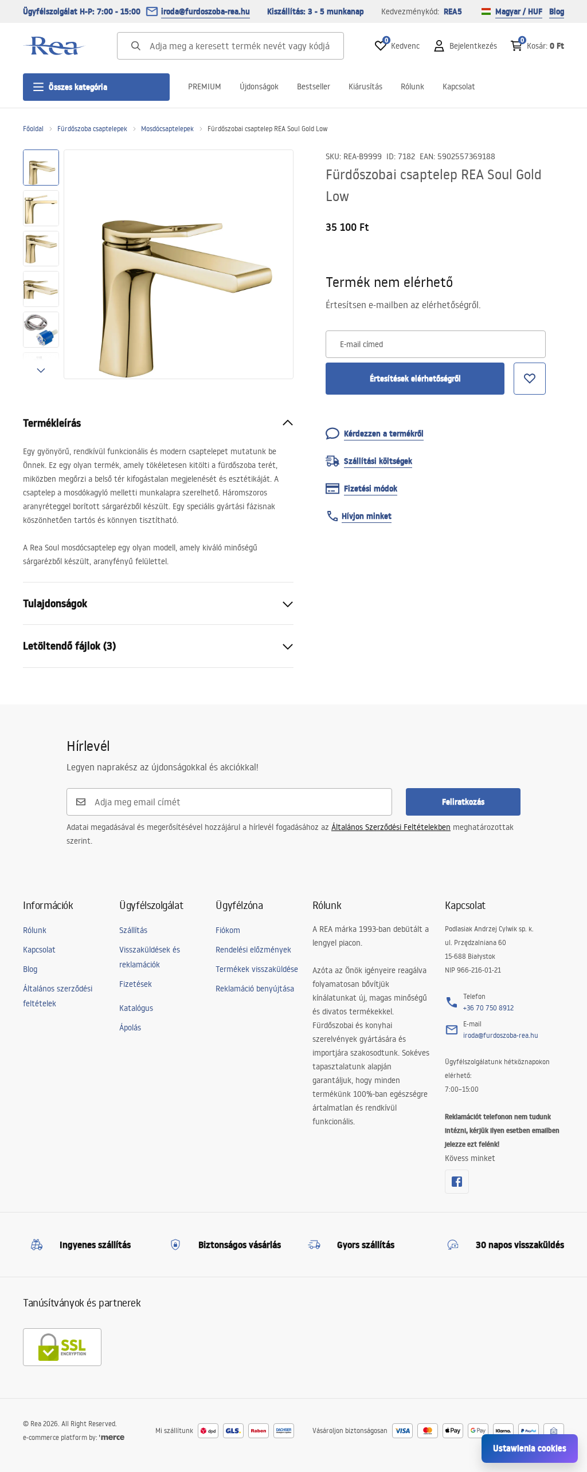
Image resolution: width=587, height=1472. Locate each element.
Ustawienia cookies (529, 1448)
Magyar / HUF (518, 11)
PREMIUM (204, 86)
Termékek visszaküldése (257, 969)
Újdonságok (259, 86)
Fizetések (135, 984)
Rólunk (412, 86)
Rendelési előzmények (253, 949)
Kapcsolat (459, 86)
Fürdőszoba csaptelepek (92, 128)
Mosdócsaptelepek (167, 128)
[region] (41, 264)
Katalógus (136, 1008)
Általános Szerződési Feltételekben (391, 827)
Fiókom (228, 930)
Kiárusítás (365, 86)
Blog (556, 11)
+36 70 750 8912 (488, 1007)
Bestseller (313, 86)
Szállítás (133, 930)
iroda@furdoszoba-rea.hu (205, 11)
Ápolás (130, 1027)
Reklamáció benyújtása (255, 988)
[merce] (111, 1437)
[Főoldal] (54, 46)
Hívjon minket (367, 516)
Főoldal (33, 128)
